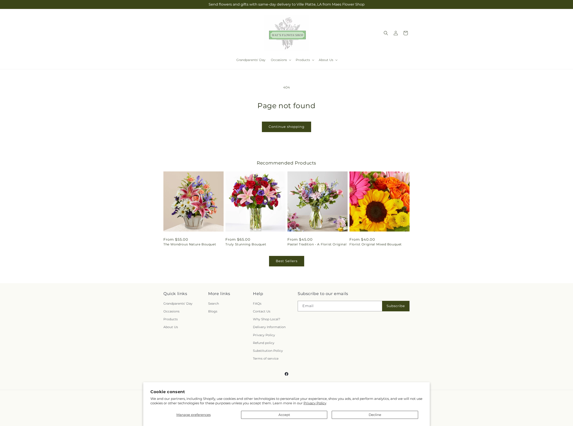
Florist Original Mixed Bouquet (375, 244)
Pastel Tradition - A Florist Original (316, 244)
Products (170, 319)
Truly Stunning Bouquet (245, 244)
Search (213, 304)
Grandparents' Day (177, 304)
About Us (170, 327)
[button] (280, 60)
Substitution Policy (268, 351)
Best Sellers (286, 261)
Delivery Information (269, 327)
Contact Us (261, 311)
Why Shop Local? (266, 319)
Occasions (171, 311)
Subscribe (396, 306)
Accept (284, 415)
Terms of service (265, 358)
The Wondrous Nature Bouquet (189, 244)
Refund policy (263, 343)
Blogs (212, 311)
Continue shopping (286, 126)
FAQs (257, 304)
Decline (375, 415)
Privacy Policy (315, 403)
